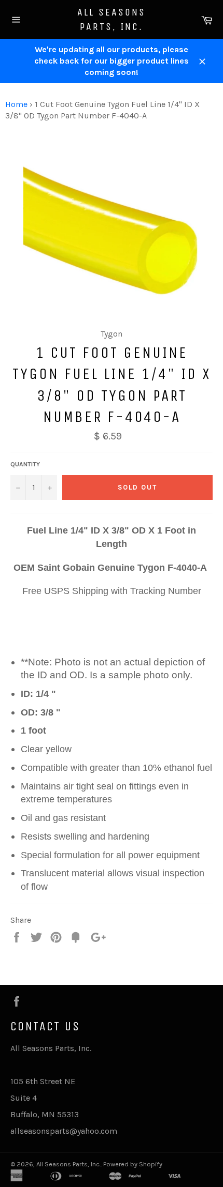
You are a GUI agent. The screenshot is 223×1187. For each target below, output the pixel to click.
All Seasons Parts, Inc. (111, 19)
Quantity (25, 464)
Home (16, 104)
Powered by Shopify (132, 1164)
